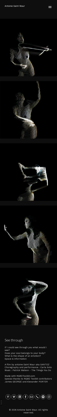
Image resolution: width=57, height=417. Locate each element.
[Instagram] (48, 396)
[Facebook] (25, 396)
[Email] (31, 396)
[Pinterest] (8, 396)
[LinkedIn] (19, 396)
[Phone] (37, 396)
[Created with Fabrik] (1, 402)
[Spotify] (43, 396)
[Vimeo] (13, 396)
